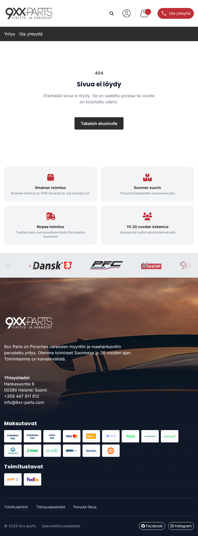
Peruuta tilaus (84, 507)
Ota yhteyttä (31, 34)
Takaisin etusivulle (99, 123)
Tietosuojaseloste (50, 507)
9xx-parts (29, 13)
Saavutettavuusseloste (61, 526)
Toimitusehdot (16, 507)
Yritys (9, 34)
